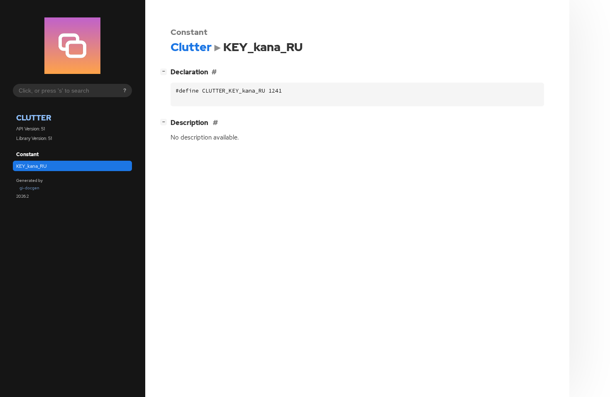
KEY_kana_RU (31, 166)
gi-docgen (29, 188)
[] (165, 71)
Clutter (33, 118)
